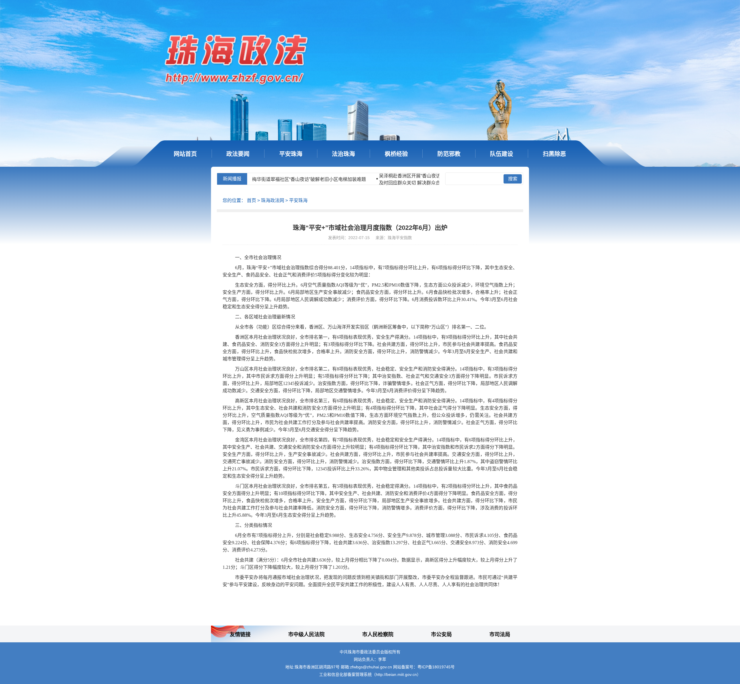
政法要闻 (237, 154)
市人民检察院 (377, 634)
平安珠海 (290, 154)
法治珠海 (343, 154)
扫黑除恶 (554, 154)
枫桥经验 (396, 154)
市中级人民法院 (306, 634)
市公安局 (441, 634)
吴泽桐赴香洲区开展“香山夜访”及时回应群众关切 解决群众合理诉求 (381, 179)
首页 (251, 200)
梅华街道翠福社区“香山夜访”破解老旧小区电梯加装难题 (274, 179)
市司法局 (499, 634)
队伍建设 (501, 154)
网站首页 (185, 154)
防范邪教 (448, 154)
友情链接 (240, 634)
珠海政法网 (272, 200)
